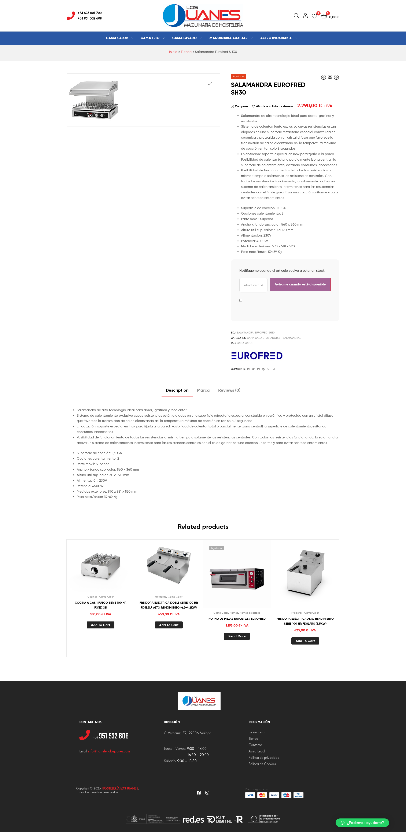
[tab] (177, 392)
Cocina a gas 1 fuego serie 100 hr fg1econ (100, 605)
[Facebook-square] (199, 793)
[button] (362, 822)
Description (177, 390)
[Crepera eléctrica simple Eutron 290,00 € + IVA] (336, 77)
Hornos (234, 612)
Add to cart (100, 625)
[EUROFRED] (257, 355)
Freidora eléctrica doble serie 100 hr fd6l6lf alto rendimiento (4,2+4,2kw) (169, 605)
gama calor (245, 342)
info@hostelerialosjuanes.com (109, 751)
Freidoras (160, 596)
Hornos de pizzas (250, 612)
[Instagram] (207, 793)
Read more (237, 636)
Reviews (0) (229, 390)
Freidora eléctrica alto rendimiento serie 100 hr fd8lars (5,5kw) (305, 621)
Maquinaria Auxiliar (228, 38)
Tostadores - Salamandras (283, 337)
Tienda (186, 52)
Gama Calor (117, 38)
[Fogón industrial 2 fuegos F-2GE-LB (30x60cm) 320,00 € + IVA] (324, 77)
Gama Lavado (184, 38)
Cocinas (92, 596)
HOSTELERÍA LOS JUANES (120, 788)
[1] (314, 16)
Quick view (111, 568)
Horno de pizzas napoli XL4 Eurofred (237, 619)
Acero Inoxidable (276, 38)
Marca (203, 390)
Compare (241, 106)
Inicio (173, 52)
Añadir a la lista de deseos (274, 106)
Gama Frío (150, 38)
